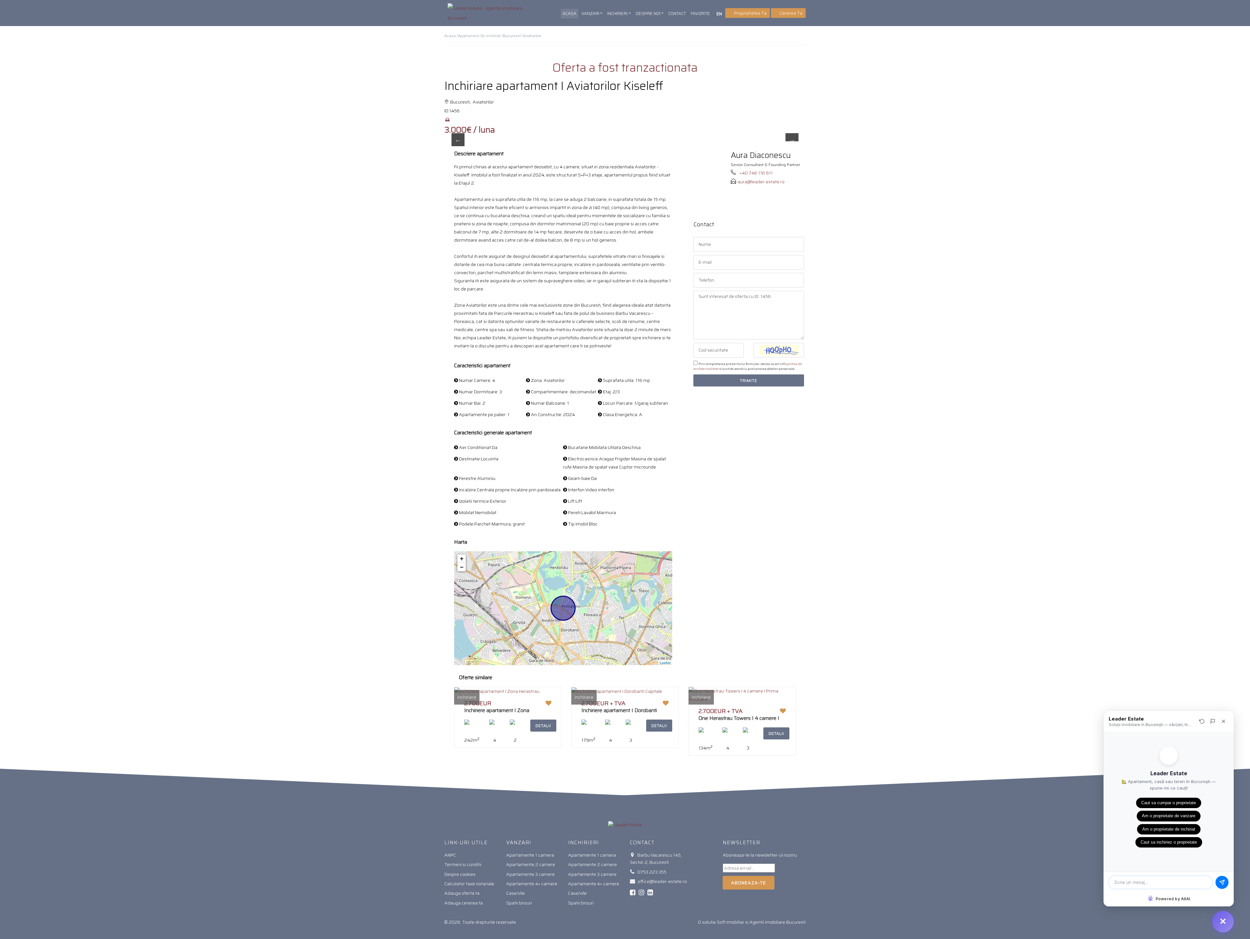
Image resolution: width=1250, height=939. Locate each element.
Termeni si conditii (462, 864)
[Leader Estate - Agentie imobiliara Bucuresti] (485, 13)
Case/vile (515, 893)
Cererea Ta (790, 13)
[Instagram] (641, 892)
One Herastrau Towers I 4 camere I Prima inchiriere (739, 720)
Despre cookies (460, 874)
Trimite (748, 380)
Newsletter (741, 842)
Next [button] (792, 139)
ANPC (450, 855)
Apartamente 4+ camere (531, 883)
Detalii (543, 725)
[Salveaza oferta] (548, 703)
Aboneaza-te (748, 882)
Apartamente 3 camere (530, 874)
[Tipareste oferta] (447, 119)
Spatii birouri (519, 902)
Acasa (569, 13)
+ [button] (462, 558)
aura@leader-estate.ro (761, 181)
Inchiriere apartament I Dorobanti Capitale (619, 713)
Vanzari (590, 13)
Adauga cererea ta (463, 902)
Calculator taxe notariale (469, 883)
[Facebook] (632, 892)
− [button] (462, 567)
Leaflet (665, 662)
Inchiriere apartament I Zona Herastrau (496, 713)
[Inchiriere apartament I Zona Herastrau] (496, 690)
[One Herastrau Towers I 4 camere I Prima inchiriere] (742, 694)
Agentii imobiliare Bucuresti (777, 922)
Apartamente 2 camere (530, 864)
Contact (677, 13)
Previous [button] (458, 139)
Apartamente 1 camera (530, 855)
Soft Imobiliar (730, 922)
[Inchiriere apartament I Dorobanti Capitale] (617, 690)
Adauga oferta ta (461, 893)
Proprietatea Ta (750, 13)
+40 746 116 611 (756, 172)
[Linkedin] (650, 892)
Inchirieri (617, 13)
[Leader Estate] (625, 824)
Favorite (700, 13)
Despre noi (648, 13)
